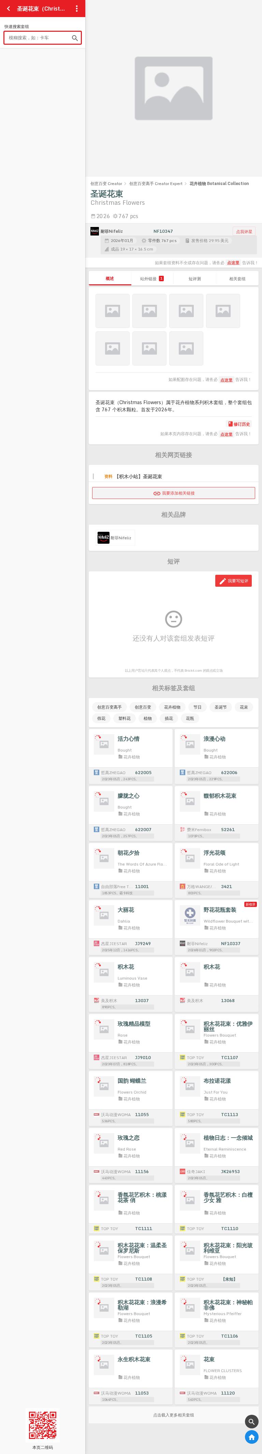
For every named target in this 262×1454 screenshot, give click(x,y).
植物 (148, 718)
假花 (101, 718)
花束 (244, 707)
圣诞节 (221, 707)
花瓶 (190, 718)
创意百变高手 (109, 707)
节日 (197, 707)
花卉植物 (172, 707)
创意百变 (143, 707)
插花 (169, 718)
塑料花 (124, 718)
